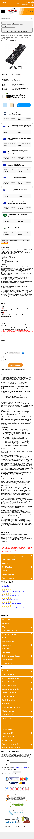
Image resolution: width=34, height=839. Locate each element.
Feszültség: (5, 79)
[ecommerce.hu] (16, 800)
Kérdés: (3, 340)
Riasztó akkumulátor (9, 724)
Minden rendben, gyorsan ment (10, 595)
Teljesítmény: (5, 80)
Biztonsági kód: (5, 353)
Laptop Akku (15, 23)
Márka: (4, 87)
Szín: (3, 83)
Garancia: (4, 88)
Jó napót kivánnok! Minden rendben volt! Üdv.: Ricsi (16, 608)
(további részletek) (23, 88)
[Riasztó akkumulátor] (17, 721)
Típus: (3, 81)
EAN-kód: (4, 89)
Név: (2, 335)
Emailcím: (4, 338)
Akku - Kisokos (29, 327)
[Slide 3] (32, 4)
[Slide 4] (32, 5)
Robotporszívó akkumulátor (11, 707)
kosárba (24, 105)
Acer (21, 23)
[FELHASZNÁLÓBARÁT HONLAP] (16, 807)
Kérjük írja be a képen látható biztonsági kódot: (5, 357)
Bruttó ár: (4, 74)
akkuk (12, 826)
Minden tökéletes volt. (10, 599)
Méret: (4, 84)
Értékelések (6, 586)
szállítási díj (8, 551)
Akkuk (8, 23)
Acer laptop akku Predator (8, 26)
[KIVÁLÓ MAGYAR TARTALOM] (16, 815)
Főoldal (4, 23)
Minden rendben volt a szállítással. (13, 591)
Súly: (3, 85)
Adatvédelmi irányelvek (19, 369)
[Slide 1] (32, 1)
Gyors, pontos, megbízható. (11, 603)
